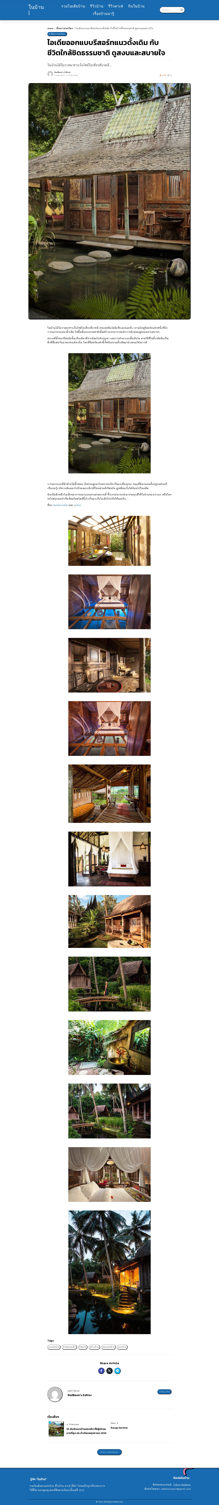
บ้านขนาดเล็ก (69, 1347)
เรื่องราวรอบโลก (64, 28)
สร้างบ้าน (94, 1347)
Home (50, 28)
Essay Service (119, 1428)
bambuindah (61, 505)
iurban (77, 505)
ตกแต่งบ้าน (54, 1347)
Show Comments (109, 1452)
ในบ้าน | (36, 9)
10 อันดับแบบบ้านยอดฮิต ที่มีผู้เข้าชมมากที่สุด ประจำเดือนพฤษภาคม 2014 (86, 1431)
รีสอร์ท (82, 1347)
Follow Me (164, 1391)
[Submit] (182, 10)
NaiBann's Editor (62, 72)
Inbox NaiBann (182, 1484)
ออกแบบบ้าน (108, 1347)
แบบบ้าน (122, 1347)
